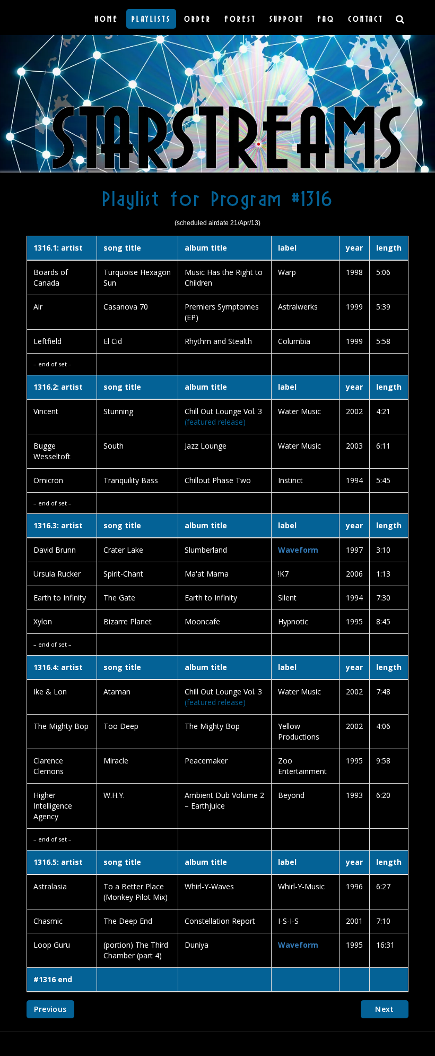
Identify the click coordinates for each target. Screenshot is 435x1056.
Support (286, 18)
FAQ (326, 18)
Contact (366, 18)
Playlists (151, 18)
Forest (240, 18)
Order (197, 18)
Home (106, 18)
